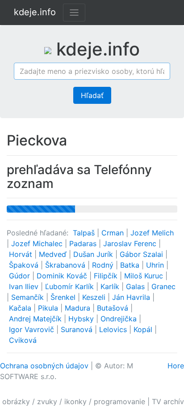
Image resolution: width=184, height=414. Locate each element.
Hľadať (92, 95)
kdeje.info (35, 12)
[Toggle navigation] (74, 12)
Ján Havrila (132, 297)
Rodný (104, 264)
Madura (78, 307)
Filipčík (107, 275)
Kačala (21, 307)
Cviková (23, 340)
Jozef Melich (152, 232)
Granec (163, 286)
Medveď (54, 254)
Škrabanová (66, 264)
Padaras (84, 243)
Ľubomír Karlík (70, 286)
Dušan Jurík (94, 254)
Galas (136, 286)
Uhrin (156, 264)
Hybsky (82, 318)
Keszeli (95, 297)
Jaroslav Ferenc (131, 243)
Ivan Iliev (25, 286)
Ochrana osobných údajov (44, 365)
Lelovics (114, 329)
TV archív (168, 401)
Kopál (144, 329)
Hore (175, 365)
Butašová (113, 307)
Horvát (21, 254)
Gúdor (20, 275)
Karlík (110, 286)
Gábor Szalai (142, 254)
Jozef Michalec (38, 243)
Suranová (78, 329)
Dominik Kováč (63, 275)
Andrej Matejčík (36, 318)
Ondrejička (119, 318)
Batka (131, 264)
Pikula (49, 307)
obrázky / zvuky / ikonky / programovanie (73, 401)
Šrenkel (64, 297)
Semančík (28, 297)
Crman (113, 232)
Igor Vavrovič (32, 329)
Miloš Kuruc (144, 275)
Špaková (25, 264)
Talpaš (85, 232)
